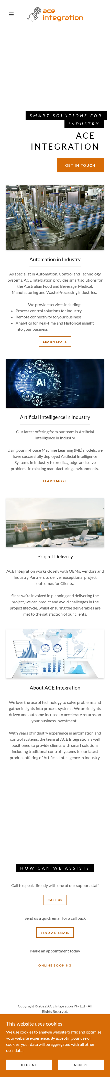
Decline (29, 1065)
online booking (54, 965)
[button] (11, 14)
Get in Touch (80, 165)
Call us (55, 900)
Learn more (55, 341)
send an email (55, 933)
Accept (81, 1065)
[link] (55, 14)
